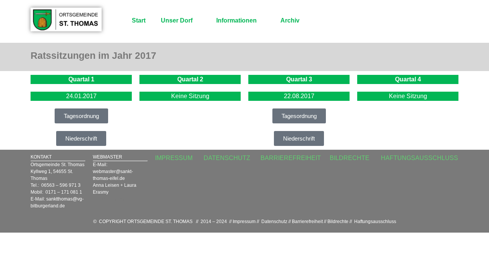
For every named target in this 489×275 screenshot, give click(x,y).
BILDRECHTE (349, 158)
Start (139, 20)
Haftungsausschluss (375, 221)
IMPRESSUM (174, 158)
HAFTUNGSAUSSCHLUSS (419, 158)
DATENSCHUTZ (227, 158)
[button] (81, 115)
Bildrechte (337, 221)
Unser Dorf (177, 20)
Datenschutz (274, 221)
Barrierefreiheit (307, 221)
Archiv (290, 20)
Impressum (244, 221)
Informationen (236, 20)
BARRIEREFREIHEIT (291, 158)
